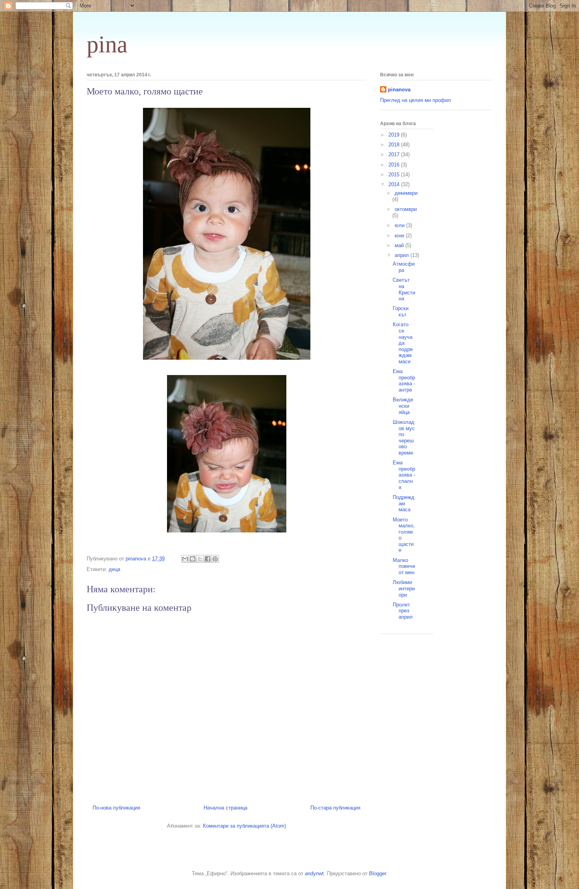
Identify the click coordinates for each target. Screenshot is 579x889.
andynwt (314, 873)
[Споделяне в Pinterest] (215, 559)
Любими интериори (404, 588)
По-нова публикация (116, 808)
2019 (394, 135)
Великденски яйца (403, 406)
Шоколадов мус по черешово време (404, 437)
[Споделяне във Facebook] (208, 559)
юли (400, 225)
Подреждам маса (403, 503)
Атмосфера (404, 267)
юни (400, 235)
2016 (394, 165)
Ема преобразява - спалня (404, 475)
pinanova (399, 89)
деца (114, 569)
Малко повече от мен (404, 566)
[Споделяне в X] (200, 559)
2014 (394, 184)
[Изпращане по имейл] (185, 559)
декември (406, 193)
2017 (394, 154)
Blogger (377, 873)
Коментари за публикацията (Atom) (244, 826)
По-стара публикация (335, 808)
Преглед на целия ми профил (415, 100)
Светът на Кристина (404, 289)
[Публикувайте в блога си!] (193, 559)
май (400, 245)
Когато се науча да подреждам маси (403, 343)
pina (107, 44)
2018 (394, 145)
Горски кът (400, 311)
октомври (406, 209)
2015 (394, 174)
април (402, 255)
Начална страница (225, 808)
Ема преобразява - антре (404, 380)
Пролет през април (403, 611)
